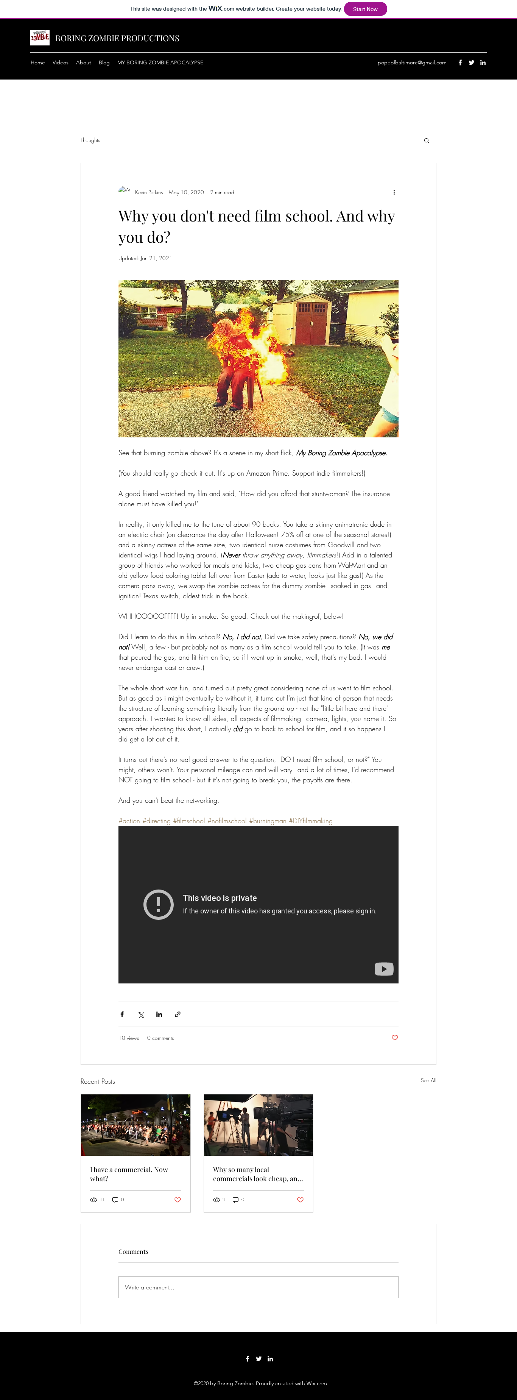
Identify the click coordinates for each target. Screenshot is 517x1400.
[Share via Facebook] (122, 1014)
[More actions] (394, 192)
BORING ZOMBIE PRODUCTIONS (117, 38)
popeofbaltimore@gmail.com (412, 62)
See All (428, 1080)
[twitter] (471, 62)
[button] (426, 140)
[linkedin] (483, 62)
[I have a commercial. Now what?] (135, 1125)
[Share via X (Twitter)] (140, 1014)
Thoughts (90, 140)
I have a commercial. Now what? (129, 1174)
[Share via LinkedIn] (159, 1014)
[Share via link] (177, 1014)
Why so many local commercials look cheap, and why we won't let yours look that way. (257, 1174)
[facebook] (460, 62)
